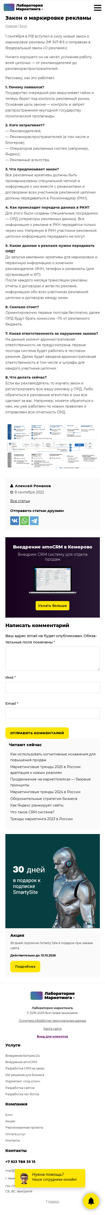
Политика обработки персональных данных (52, 1020)
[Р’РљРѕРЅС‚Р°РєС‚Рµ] (14, 520)
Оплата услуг (15, 1134)
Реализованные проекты (24, 1127)
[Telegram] (34, 520)
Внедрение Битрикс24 (22, 1055)
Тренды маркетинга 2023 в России (41, 819)
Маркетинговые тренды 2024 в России (45, 792)
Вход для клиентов (52, 1036)
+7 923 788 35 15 (20, 1161)
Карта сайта (52, 1028)
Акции (10, 1121)
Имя (10, 677)
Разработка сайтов (19, 1088)
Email (11, 703)
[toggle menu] (97, 8)
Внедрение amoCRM (21, 1062)
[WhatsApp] (24, 520)
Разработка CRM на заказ (24, 1068)
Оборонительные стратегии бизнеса (43, 799)
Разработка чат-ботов (22, 1094)
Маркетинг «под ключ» (22, 1081)
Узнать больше (52, 605)
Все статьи (20, 501)
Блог (9, 1115)
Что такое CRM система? (32, 812)
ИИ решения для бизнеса (24, 1075)
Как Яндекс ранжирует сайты (36, 805)
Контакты (12, 1140)
